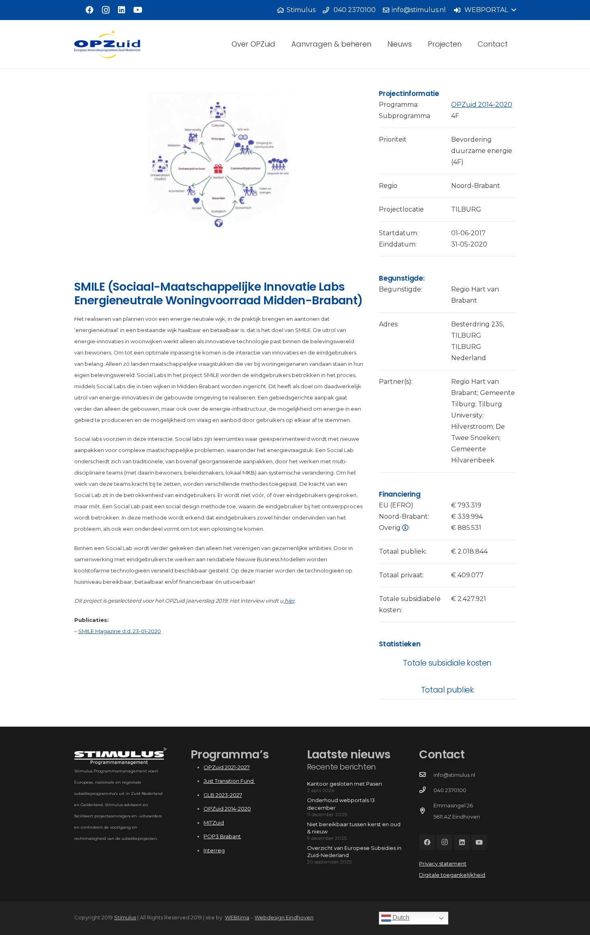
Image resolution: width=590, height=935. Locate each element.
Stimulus (125, 917)
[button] (484, 10)
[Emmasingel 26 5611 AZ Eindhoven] (426, 811)
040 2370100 (449, 790)
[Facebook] (89, 10)
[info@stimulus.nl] (426, 775)
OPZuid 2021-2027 (226, 767)
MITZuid (213, 822)
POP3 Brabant (222, 836)
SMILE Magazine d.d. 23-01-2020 (119, 631)
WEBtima (237, 917)
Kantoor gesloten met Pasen (344, 783)
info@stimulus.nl (454, 775)
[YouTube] (138, 10)
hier (289, 600)
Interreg (214, 850)
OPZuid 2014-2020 (481, 104)
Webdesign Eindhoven (283, 917)
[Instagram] (106, 10)
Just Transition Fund (229, 781)
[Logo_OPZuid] (107, 44)
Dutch (400, 917)
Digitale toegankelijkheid (452, 875)
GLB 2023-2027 (222, 795)
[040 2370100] (426, 790)
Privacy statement (442, 863)
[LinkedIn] (122, 10)
